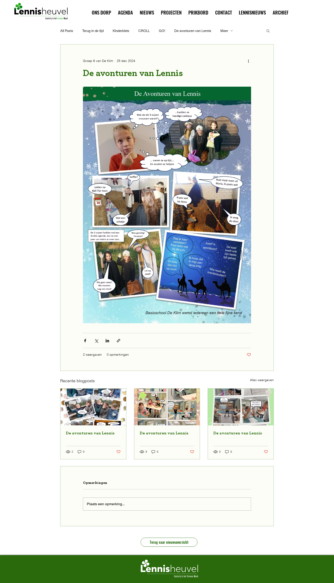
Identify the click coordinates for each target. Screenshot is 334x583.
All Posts (66, 31)
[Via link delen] (118, 340)
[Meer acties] (248, 61)
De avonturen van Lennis (192, 31)
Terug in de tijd (93, 31)
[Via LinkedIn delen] (107, 340)
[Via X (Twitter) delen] (96, 340)
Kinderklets (121, 31)
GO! (162, 31)
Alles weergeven (262, 380)
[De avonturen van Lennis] (93, 407)
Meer (224, 31)
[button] (171, 12)
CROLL (144, 31)
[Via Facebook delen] (85, 340)
